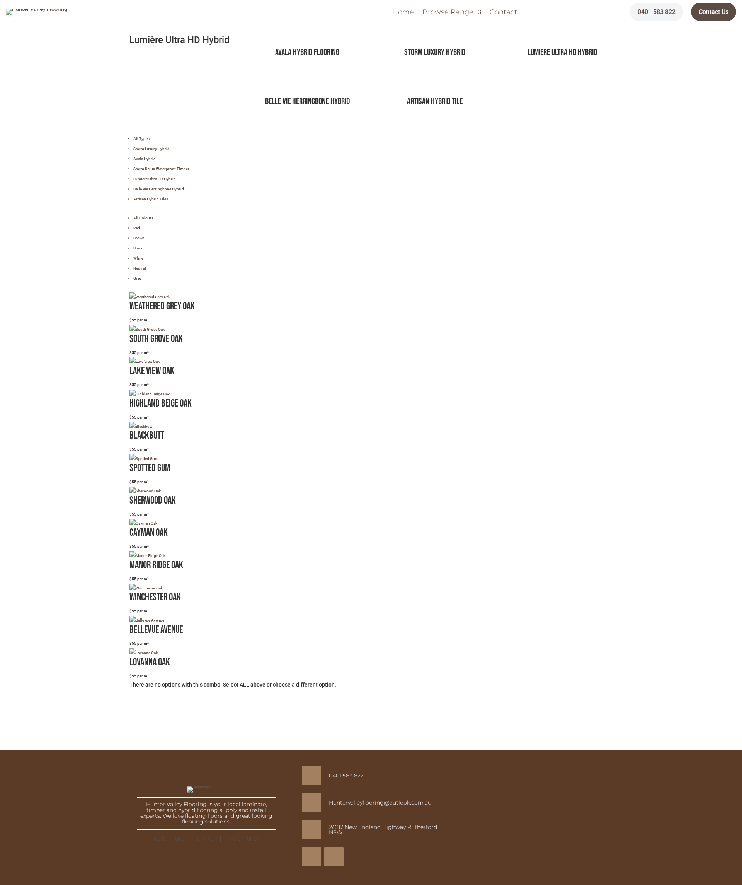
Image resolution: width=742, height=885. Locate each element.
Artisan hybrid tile (435, 101)
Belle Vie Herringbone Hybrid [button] (158, 189)
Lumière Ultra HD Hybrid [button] (154, 179)
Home (403, 12)
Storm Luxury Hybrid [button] (151, 149)
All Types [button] (141, 139)
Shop (181, 839)
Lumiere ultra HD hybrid (562, 52)
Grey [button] (137, 278)
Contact (503, 12)
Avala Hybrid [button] (144, 159)
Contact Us (713, 11)
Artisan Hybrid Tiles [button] (150, 199)
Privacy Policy (242, 839)
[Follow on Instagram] (334, 856)
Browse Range (447, 12)
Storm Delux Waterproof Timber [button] (161, 169)
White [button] (138, 258)
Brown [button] (139, 238)
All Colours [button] (143, 218)
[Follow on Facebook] (311, 856)
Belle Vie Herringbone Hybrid (307, 101)
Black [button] (138, 248)
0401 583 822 (657, 11)
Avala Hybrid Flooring (307, 52)
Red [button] (136, 228)
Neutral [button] (139, 268)
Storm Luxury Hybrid (434, 52)
